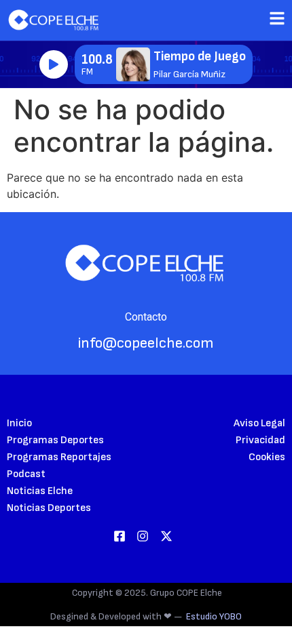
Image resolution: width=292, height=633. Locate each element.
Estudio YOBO (214, 616)
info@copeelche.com (146, 343)
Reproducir (53, 64)
